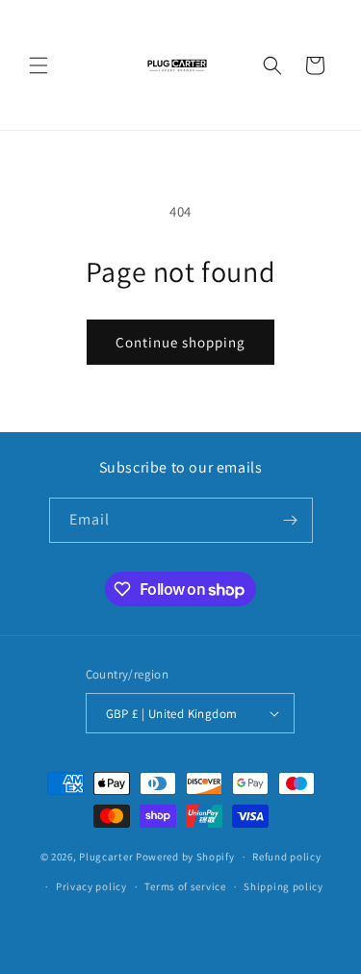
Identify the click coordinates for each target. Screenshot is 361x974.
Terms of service (184, 886)
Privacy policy (91, 886)
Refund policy (286, 856)
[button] (38, 65)
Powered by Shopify (185, 856)
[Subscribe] (291, 520)
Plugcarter (106, 856)
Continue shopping (180, 342)
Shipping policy (283, 886)
